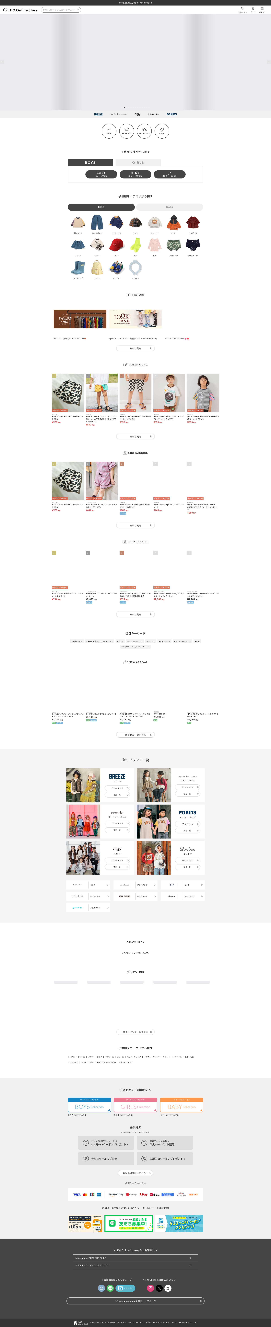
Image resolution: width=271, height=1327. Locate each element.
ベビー (165, 1134)
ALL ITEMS (144, 133)
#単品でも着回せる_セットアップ (100, 627)
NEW (109, 133)
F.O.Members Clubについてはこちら (135, 1209)
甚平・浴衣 (189, 1134)
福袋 (91, 1139)
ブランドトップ (117, 774)
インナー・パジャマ (151, 1134)
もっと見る (135, 334)
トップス (71, 1134)
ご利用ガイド (148, 1285)
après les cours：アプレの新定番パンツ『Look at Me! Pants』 (133, 324)
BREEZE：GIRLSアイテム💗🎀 (177, 324)
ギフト (84, 1139)
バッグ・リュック (134, 1134)
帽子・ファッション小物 (106, 1139)
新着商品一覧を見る (135, 720)
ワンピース (109, 1134)
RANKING (127, 133)
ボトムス (81, 1134)
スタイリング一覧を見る (135, 1109)
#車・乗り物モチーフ (182, 627)
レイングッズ (176, 1134)
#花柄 (197, 627)
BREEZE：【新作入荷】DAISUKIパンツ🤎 (70, 324)
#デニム (120, 627)
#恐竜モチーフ (164, 627)
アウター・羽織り (95, 1134)
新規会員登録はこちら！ (135, 1250)
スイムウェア (73, 1139)
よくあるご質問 (163, 1285)
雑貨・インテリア (126, 1139)
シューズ (120, 1134)
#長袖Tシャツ (77, 627)
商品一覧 (116, 781)
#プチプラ (151, 627)
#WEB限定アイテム (134, 627)
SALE (162, 133)
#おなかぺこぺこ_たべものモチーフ (135, 632)
